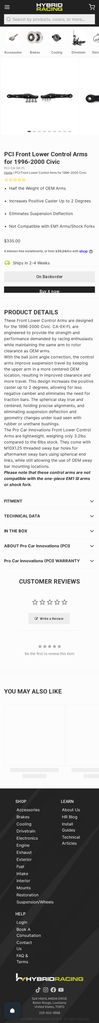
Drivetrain (25, 831)
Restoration (27, 894)
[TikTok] (38, 990)
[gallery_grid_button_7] (64, 131)
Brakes (22, 816)
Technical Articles (71, 840)
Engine (22, 845)
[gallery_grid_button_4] (49, 131)
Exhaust (24, 852)
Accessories (28, 809)
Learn (67, 801)
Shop (21, 801)
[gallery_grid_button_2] (39, 131)
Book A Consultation (28, 932)
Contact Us (24, 945)
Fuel (20, 866)
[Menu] (9, 7)
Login (21, 922)
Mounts (23, 887)
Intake (22, 873)
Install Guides (68, 827)
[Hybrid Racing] (49, 7)
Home (8, 173)
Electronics (27, 838)
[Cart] (90, 7)
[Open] (12, 1010)
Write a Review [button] (51, 619)
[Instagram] (45, 990)
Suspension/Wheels (35, 901)
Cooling (23, 823)
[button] (49, 276)
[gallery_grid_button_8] (69, 131)
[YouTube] (61, 990)
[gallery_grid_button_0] (29, 131)
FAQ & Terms (22, 958)
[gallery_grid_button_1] (34, 131)
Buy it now (50, 291)
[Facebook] (53, 990)
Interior (23, 880)
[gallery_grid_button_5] (54, 131)
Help (20, 914)
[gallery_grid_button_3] (44, 131)
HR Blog (69, 816)
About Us (71, 809)
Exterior (24, 859)
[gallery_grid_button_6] (59, 131)
